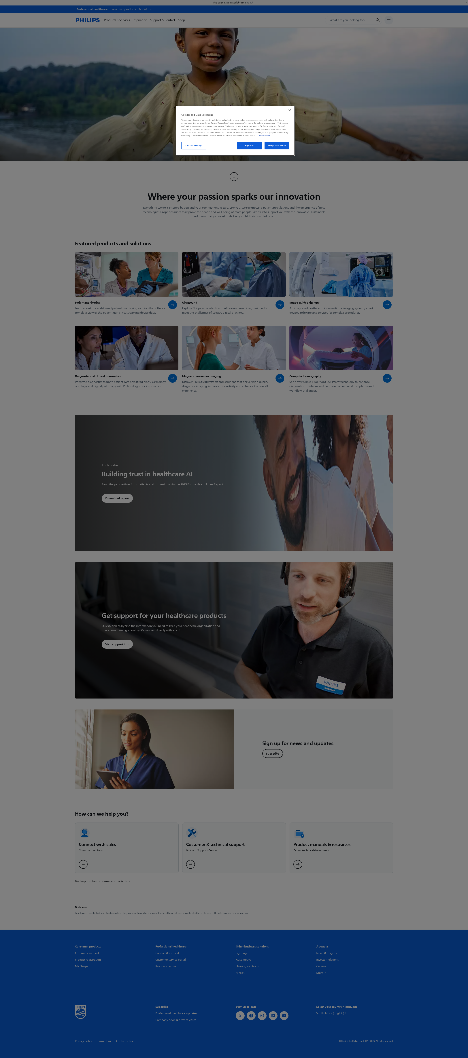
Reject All (249, 145)
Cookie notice (264, 135)
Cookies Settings (194, 145)
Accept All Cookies (277, 145)
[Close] (290, 110)
